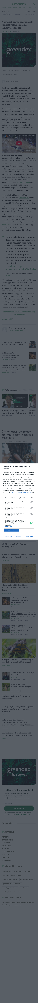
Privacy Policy (29, 536)
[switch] (31, 502)
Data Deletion (9, 536)
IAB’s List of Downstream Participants (21, 492)
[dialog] (19, 501)
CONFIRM (11, 530)
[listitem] (19, 498)
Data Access (19, 536)
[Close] (34, 467)
